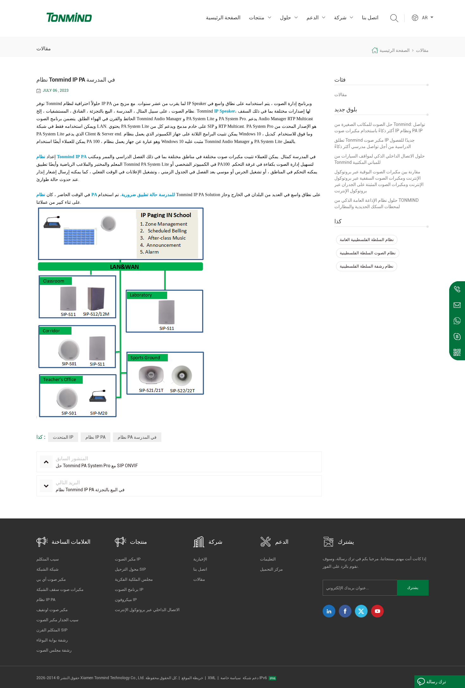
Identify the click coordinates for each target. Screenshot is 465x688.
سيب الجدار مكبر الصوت (57, 619)
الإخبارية (200, 559)
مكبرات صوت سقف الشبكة (60, 589)
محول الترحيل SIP (130, 569)
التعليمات (268, 559)
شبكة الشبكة (47, 569)
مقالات (340, 94)
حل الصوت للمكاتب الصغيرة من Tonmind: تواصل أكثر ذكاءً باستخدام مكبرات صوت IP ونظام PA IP (379, 127)
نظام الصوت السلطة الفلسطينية (368, 253)
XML (212, 678)
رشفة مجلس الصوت (53, 650)
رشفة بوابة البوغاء (52, 640)
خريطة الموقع (192, 678)
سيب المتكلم (47, 559)
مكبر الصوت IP (127, 559)
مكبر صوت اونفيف (52, 609)
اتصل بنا (370, 18)
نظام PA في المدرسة (137, 437)
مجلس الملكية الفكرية (134, 579)
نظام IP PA (95, 437)
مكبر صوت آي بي (51, 579)
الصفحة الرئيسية (223, 18)
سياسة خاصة (230, 678)
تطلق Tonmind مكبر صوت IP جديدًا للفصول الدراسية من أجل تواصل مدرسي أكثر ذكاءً (374, 143)
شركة (340, 18)
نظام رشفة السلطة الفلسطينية (367, 266)
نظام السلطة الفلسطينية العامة (367, 239)
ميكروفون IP (126, 599)
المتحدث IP (63, 437)
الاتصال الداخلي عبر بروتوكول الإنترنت (147, 609)
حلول (285, 18)
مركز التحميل (271, 569)
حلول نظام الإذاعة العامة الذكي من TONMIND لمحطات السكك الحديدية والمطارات (376, 203)
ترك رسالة (436, 681)
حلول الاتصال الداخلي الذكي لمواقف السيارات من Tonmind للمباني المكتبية (379, 159)
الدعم (313, 18)
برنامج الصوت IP (129, 589)
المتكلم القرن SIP (51, 630)
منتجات (256, 18)
